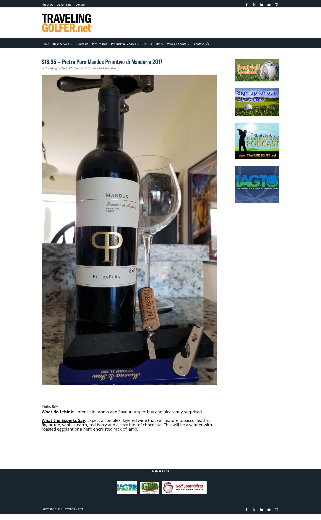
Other (159, 44)
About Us (47, 4)
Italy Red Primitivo (104, 68)
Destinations (61, 44)
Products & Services (123, 44)
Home (45, 44)
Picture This (99, 44)
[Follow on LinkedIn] (262, 5)
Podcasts (82, 44)
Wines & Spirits (176, 44)
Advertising (64, 4)
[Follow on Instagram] (276, 5)
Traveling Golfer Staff (58, 68)
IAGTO (148, 44)
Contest (199, 44)
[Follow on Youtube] (269, 5)
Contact (80, 4)
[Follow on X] (254, 5)
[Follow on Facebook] (247, 5)
